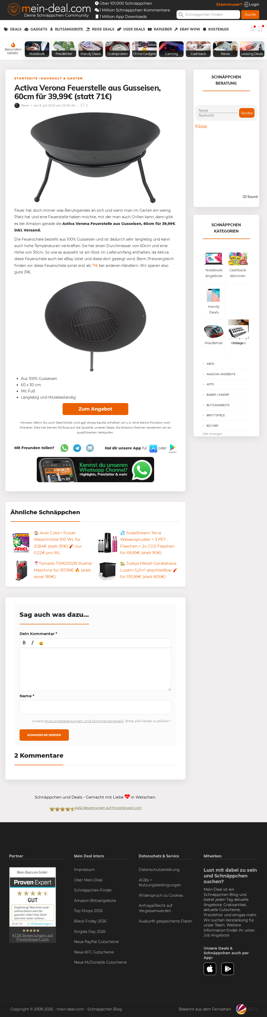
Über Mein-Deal (88, 880)
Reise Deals (103, 29)
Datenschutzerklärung (159, 869)
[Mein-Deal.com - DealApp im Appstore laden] (213, 969)
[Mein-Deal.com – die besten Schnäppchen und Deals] (49, 9)
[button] (24, 643)
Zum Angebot (95, 409)
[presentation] (24, 643)
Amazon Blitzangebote (95, 900)
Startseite (26, 78)
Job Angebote (216, 935)
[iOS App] (152, 448)
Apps (210, 384)
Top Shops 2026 (88, 910)
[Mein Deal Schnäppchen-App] (230, 969)
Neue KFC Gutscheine (94, 952)
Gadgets (39, 29)
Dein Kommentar (38, 633)
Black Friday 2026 (90, 921)
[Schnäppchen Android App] (172, 448)
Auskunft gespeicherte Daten (165, 921)
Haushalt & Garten (62, 78)
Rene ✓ (26, 105)
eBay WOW (190, 29)
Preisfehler (213, 915)
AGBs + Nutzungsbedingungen (160, 883)
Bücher (212, 426)
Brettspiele (216, 415)
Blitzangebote (69, 29)
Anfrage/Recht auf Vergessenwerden (155, 908)
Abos (210, 364)
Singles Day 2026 (90, 931)
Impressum (84, 869)
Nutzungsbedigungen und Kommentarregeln (84, 721)
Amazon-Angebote (221, 374)
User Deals (134, 29)
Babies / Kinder (218, 395)
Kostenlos (218, 29)
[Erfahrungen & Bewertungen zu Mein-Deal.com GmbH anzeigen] (32, 904)
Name (27, 695)
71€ (95, 265)
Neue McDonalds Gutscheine (100, 962)
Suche (250, 14)
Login (253, 4)
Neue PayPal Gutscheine (96, 941)
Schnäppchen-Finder (93, 890)
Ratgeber (163, 29)
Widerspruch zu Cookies (161, 895)
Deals (16, 29)
